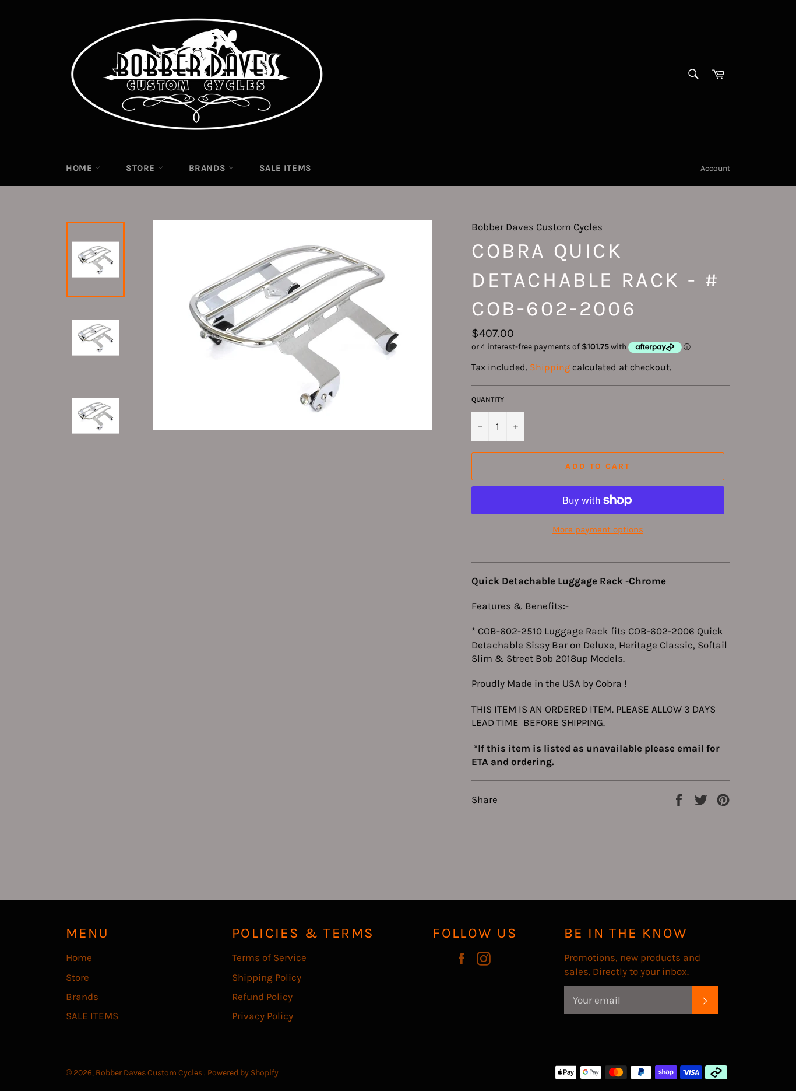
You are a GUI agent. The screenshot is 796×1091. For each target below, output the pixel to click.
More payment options (597, 529)
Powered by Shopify (243, 1072)
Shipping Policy (266, 977)
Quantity (487, 399)
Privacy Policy (262, 1016)
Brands (208, 168)
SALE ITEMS (285, 168)
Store (142, 168)
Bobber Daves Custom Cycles (150, 1072)
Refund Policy (262, 996)
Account (715, 168)
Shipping (550, 367)
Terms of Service (269, 957)
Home (80, 168)
